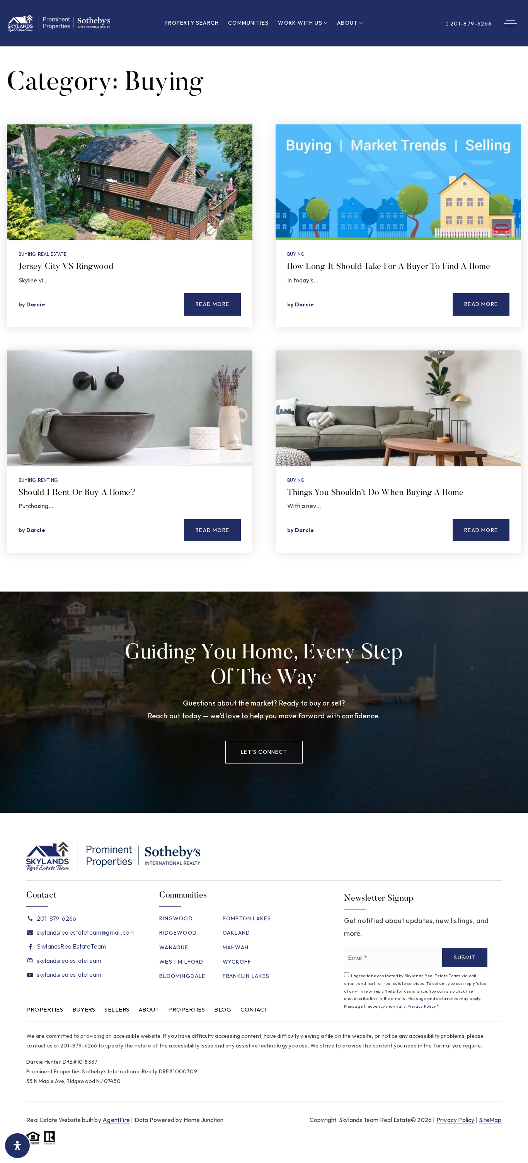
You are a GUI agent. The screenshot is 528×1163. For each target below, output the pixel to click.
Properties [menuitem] (44, 1009)
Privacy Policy (421, 1006)
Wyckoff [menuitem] (237, 961)
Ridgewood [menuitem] (178, 932)
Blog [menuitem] (222, 1009)
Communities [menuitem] (248, 22)
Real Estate (52, 254)
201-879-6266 (470, 23)
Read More (212, 304)
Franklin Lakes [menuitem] (246, 976)
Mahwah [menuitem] (236, 947)
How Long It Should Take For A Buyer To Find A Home (388, 267)
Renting (48, 480)
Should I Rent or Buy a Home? (77, 493)
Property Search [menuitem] (192, 22)
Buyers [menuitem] (83, 1009)
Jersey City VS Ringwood (66, 267)
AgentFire (116, 1120)
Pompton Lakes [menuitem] (247, 918)
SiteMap (490, 1120)
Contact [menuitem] (254, 1009)
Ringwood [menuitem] (176, 918)
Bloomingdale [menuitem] (182, 976)
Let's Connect (264, 751)
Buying (27, 254)
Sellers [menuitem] (116, 1009)
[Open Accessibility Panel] (17, 1145)
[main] (264, 319)
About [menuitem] (348, 22)
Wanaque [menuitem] (173, 947)
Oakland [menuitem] (236, 932)
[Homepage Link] (59, 22)
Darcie (35, 304)
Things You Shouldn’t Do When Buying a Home (375, 493)
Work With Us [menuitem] (301, 22)
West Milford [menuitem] (181, 961)
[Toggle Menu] (510, 23)
